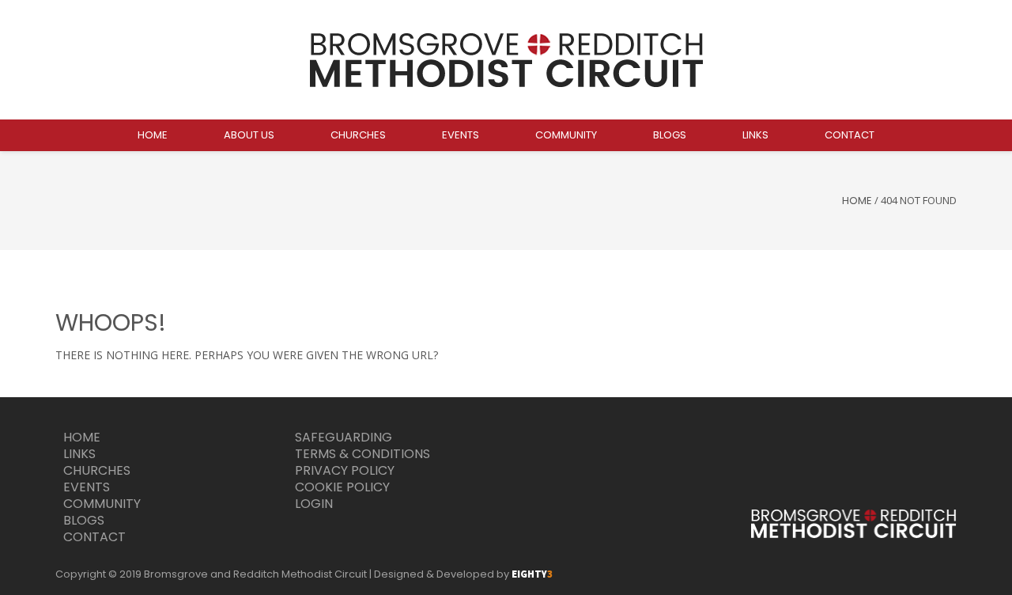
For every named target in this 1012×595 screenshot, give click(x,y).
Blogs (83, 520)
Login (314, 503)
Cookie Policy (342, 487)
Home (857, 200)
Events (86, 487)
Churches (96, 470)
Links (79, 453)
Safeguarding (343, 437)
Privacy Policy (345, 470)
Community (102, 503)
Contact (94, 537)
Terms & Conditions (362, 453)
